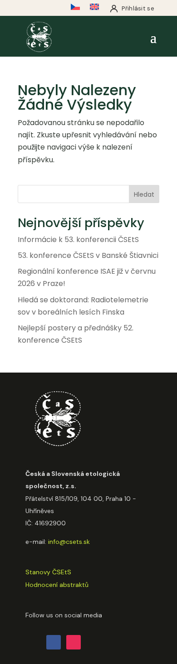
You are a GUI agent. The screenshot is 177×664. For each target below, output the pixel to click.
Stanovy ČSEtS (48, 572)
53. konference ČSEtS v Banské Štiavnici (88, 255)
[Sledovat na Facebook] (53, 642)
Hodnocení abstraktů (56, 585)
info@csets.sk (69, 542)
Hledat (144, 194)
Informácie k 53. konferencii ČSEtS (78, 239)
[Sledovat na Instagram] (73, 642)
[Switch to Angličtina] (94, 9)
